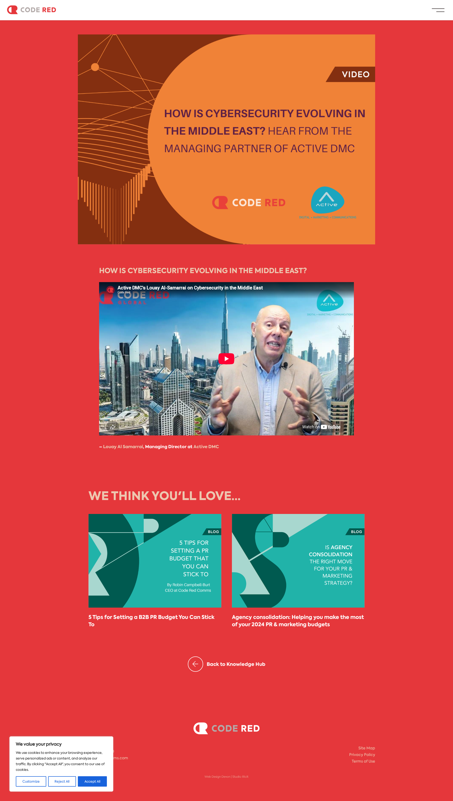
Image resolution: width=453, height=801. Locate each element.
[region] (61, 764)
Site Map (366, 748)
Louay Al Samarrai (123, 447)
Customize (31, 781)
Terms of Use (363, 761)
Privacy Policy (362, 754)
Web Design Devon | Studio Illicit (226, 776)
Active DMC (206, 447)
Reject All (62, 781)
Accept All (92, 781)
